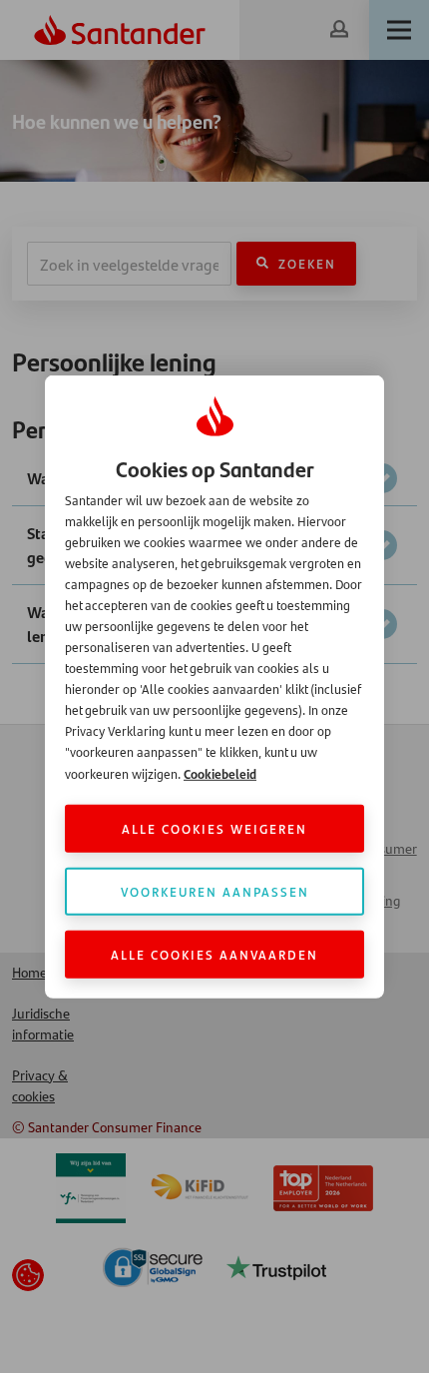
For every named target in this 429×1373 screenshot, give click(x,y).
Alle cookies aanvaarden (214, 954)
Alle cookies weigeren (214, 828)
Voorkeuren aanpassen (215, 891)
